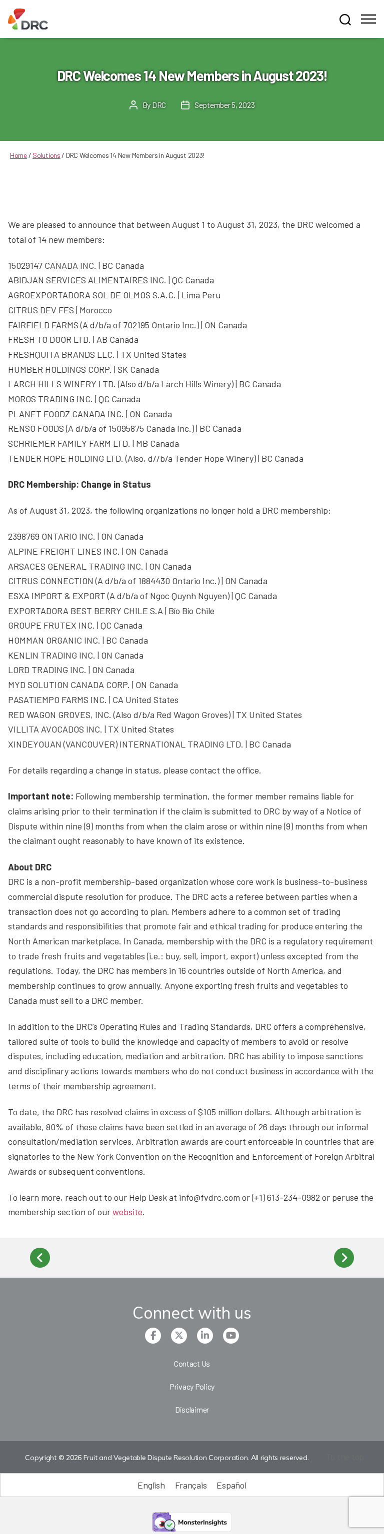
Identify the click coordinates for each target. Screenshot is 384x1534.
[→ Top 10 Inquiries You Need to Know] (344, 1258)
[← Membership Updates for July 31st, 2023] (40, 1258)
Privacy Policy (192, 1386)
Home (18, 155)
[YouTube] (231, 1336)
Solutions (46, 155)
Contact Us (192, 1363)
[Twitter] (179, 1336)
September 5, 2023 (224, 104)
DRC (159, 104)
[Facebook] (153, 1336)
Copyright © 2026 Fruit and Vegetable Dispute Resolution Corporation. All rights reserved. (166, 1457)
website (127, 1211)
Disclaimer (192, 1409)
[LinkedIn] (205, 1336)
